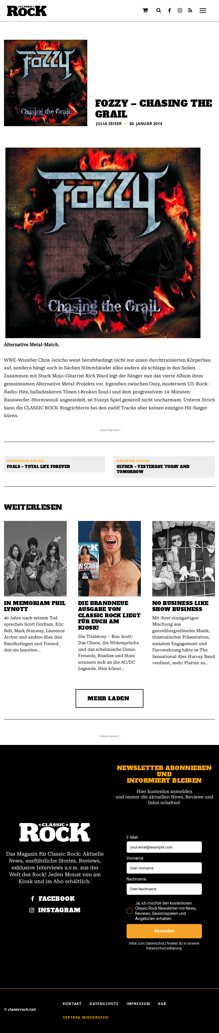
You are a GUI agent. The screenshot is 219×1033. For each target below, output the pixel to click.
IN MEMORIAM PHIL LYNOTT (35, 606)
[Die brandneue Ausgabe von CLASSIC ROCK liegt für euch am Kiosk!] (109, 558)
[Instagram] (180, 11)
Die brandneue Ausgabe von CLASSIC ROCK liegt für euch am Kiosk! (109, 615)
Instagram (59, 910)
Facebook (57, 899)
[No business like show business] (183, 558)
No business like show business (180, 606)
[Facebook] (170, 11)
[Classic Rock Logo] (27, 11)
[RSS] (190, 11)
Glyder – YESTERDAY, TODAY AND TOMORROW (153, 469)
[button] (159, 10)
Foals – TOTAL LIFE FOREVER (38, 466)
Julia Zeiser (108, 124)
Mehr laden (108, 698)
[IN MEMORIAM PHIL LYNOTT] (35, 558)
